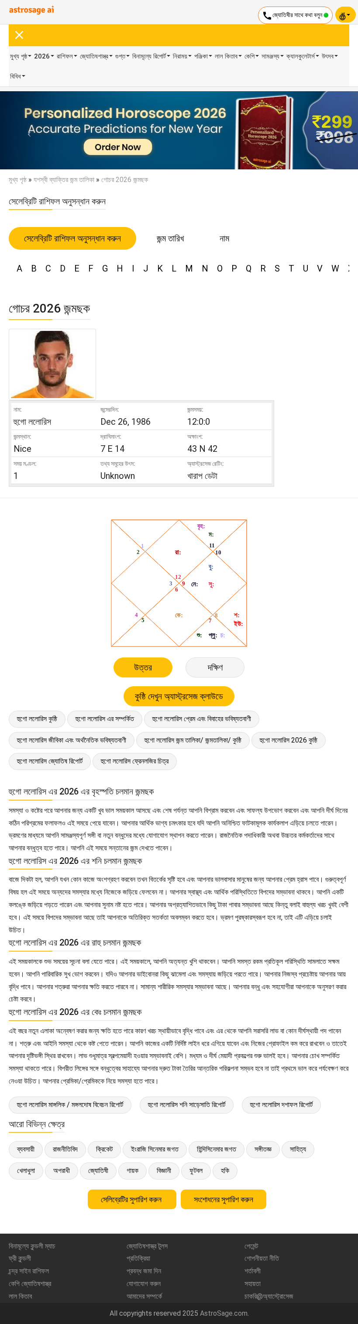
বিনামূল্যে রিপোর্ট (149, 56)
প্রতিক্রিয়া (138, 1258)
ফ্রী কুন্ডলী (20, 1258)
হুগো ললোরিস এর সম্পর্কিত (105, 719)
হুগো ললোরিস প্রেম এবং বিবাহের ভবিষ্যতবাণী (201, 719)
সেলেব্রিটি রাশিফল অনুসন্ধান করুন (72, 238)
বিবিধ (15, 76)
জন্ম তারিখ (170, 238)
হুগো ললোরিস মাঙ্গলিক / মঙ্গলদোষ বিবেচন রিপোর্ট (70, 1104)
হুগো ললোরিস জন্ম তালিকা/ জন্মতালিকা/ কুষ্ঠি (193, 740)
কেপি (249, 56)
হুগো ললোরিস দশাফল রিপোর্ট (281, 1104)
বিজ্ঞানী (164, 1170)
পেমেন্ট (251, 1246)
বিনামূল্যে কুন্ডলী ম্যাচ (32, 1246)
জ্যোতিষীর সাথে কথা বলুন (293, 15)
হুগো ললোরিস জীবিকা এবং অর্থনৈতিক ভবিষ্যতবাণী (71, 740)
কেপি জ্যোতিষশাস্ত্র (30, 1283)
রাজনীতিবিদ (65, 1149)
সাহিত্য (298, 1149)
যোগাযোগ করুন (144, 1283)
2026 (42, 56)
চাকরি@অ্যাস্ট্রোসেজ (268, 1296)
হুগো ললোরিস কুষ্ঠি (37, 719)
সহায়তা (252, 1283)
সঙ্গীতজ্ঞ (263, 1149)
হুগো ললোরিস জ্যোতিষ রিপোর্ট (50, 761)
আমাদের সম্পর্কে (144, 1296)
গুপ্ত (120, 56)
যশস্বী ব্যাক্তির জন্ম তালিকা (64, 179)
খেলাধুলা (26, 1170)
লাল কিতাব (226, 56)
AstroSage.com (224, 1313)
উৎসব (328, 56)
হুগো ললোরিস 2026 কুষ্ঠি (288, 740)
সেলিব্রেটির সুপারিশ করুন (132, 1199)
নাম (224, 238)
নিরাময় (180, 56)
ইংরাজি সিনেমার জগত (155, 1149)
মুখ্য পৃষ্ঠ (18, 56)
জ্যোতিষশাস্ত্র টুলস (147, 1246)
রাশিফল (65, 56)
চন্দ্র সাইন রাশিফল (29, 1271)
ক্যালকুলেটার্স (300, 56)
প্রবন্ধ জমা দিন (144, 1271)
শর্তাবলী (252, 1271)
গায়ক (132, 1170)
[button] (27, 130)
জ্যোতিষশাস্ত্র (94, 56)
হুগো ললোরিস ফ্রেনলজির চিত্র (135, 761)
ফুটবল (196, 1170)
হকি (225, 1170)
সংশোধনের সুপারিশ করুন (223, 1199)
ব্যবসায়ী (25, 1149)
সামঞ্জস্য (270, 56)
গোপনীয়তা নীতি (261, 1258)
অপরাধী (61, 1170)
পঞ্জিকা (201, 56)
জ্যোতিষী (98, 1170)
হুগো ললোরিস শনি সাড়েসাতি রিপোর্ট (186, 1104)
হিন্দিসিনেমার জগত (216, 1149)
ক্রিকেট (104, 1149)
